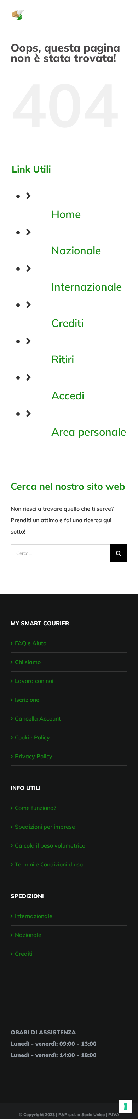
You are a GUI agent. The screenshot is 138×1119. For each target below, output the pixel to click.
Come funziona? (35, 807)
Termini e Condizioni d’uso (49, 864)
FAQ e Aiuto (30, 643)
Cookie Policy (32, 737)
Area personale (88, 432)
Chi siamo (28, 661)
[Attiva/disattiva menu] (123, 11)
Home (66, 214)
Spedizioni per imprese (45, 826)
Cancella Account (38, 718)
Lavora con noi (34, 680)
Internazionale (86, 286)
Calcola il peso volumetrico (50, 845)
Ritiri (62, 359)
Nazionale (76, 250)
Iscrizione (27, 699)
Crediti (67, 323)
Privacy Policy (33, 756)
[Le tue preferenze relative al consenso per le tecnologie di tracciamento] (125, 1106)
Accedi (67, 395)
